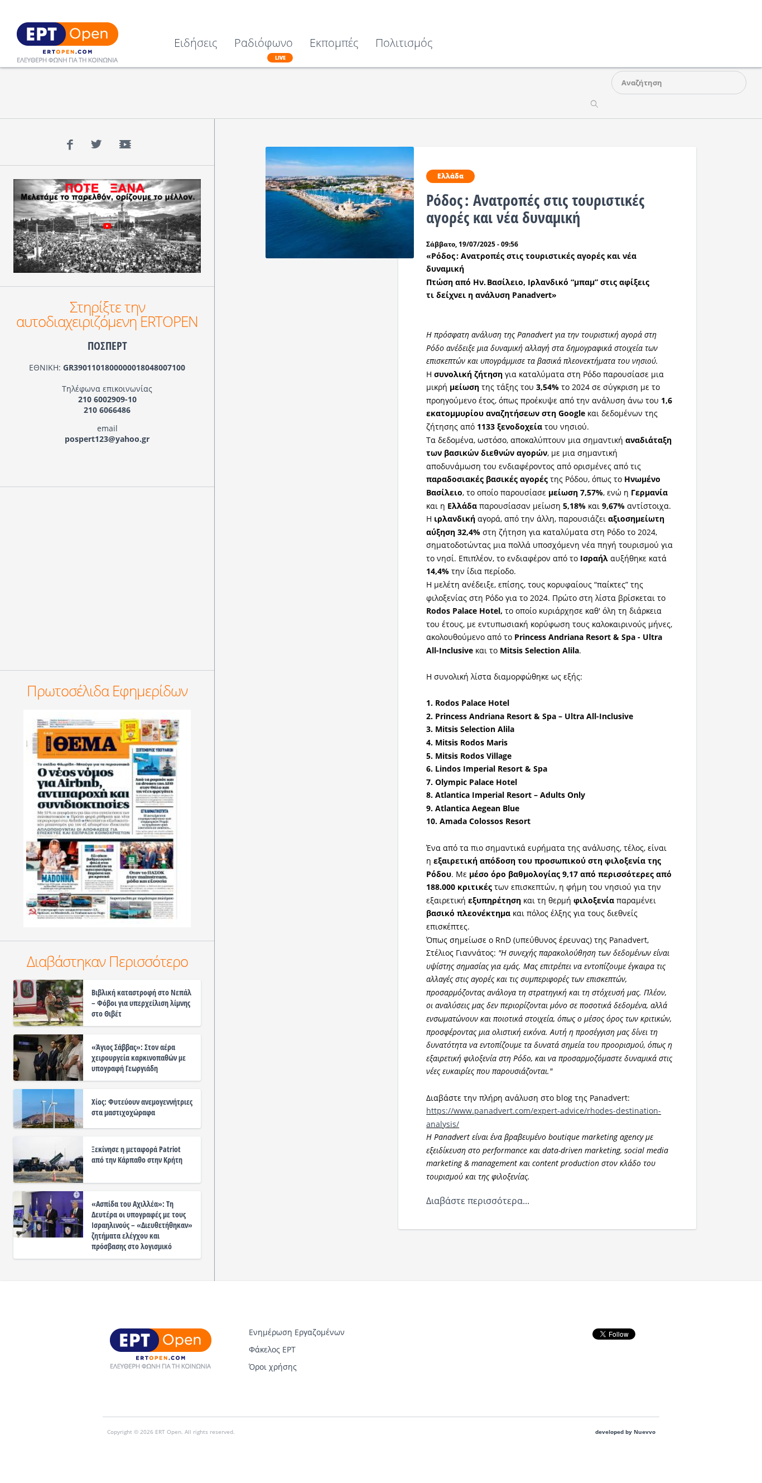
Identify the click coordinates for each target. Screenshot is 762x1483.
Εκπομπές (334, 43)
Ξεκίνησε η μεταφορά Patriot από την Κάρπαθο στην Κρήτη (136, 1154)
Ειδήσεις (196, 43)
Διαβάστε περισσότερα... (479, 1201)
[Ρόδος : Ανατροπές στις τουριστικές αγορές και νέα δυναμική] (340, 201)
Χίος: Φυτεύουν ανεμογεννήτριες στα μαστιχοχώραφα (141, 1107)
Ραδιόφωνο (263, 49)
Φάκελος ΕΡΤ (272, 1349)
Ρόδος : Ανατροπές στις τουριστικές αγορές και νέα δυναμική (535, 208)
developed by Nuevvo (625, 1432)
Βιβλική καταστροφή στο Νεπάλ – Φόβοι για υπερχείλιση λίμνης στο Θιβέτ (141, 1003)
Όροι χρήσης (273, 1366)
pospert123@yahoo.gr (107, 439)
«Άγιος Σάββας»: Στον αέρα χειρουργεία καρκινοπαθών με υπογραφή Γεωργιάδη (138, 1057)
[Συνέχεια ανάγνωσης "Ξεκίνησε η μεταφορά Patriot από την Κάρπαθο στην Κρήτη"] (48, 1160)
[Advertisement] (107, 578)
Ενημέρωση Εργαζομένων (297, 1332)
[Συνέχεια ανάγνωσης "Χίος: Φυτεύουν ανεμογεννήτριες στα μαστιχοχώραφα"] (48, 1108)
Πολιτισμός (404, 43)
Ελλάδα (450, 176)
